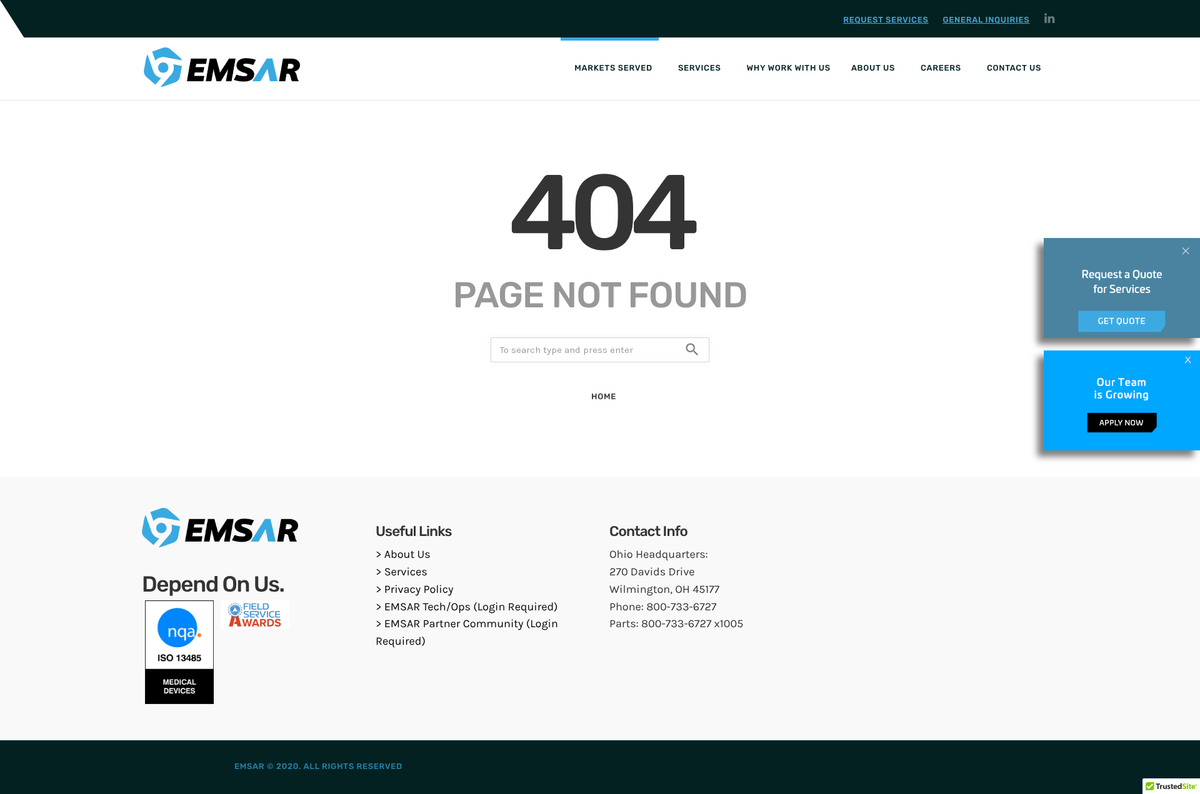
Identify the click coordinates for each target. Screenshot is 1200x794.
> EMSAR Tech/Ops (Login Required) (467, 606)
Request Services (885, 20)
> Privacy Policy (414, 589)
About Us (873, 68)
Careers (941, 68)
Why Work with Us (789, 68)
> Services (402, 571)
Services (699, 68)
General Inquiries (985, 20)
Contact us (1014, 68)
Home (603, 397)
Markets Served (613, 68)
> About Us (403, 554)
